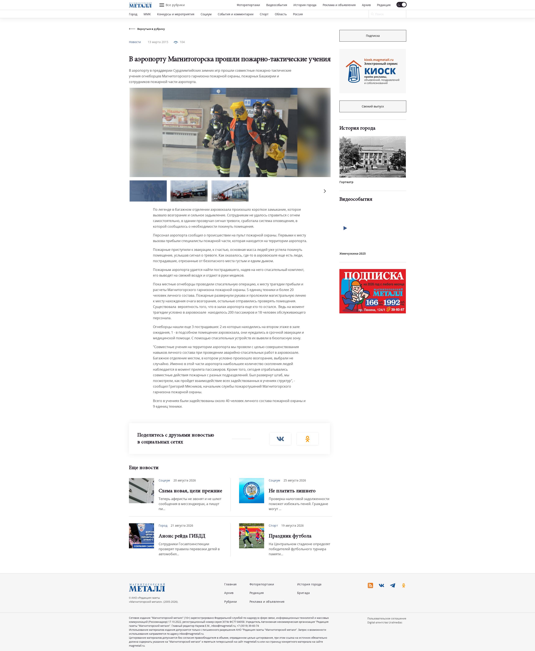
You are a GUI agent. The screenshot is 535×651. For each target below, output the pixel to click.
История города (304, 5)
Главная (230, 584)
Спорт (264, 14)
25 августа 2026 (295, 480)
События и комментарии (235, 14)
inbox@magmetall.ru (223, 626)
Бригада (303, 593)
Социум (206, 14)
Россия (298, 14)
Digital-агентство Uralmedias (384, 622)
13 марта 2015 (158, 42)
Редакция (384, 5)
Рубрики (230, 602)
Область (281, 14)
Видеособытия (276, 5)
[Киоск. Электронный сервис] (372, 71)
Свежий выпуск (373, 106)
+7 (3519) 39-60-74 (248, 626)
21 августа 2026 (182, 525)
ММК (147, 14)
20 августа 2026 (184, 480)
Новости (135, 42)
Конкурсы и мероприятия (175, 14)
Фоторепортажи (248, 5)
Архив (366, 5)
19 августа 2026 (292, 525)
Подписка (373, 36)
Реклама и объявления (339, 5)
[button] (324, 191)
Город (133, 14)
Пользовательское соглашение (386, 618)
